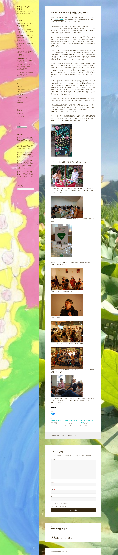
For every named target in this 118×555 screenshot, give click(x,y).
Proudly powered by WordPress (59, 551)
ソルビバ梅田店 (59, 19)
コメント (53, 459)
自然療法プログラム (22, 102)
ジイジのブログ (20, 116)
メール (53, 489)
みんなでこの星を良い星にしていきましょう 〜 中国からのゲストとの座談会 (25, 52)
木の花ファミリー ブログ (24, 7)
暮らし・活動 (20, 94)
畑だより (19, 100)
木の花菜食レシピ (21, 97)
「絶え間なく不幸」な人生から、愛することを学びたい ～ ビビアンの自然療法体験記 (25, 66)
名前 (52, 482)
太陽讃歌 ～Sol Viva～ (56, 420)
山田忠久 (30, 156)
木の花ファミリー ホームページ (24, 113)
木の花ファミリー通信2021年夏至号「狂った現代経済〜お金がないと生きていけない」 (25, 146)
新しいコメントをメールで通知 (60, 503)
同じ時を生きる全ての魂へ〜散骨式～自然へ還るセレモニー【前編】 (25, 45)
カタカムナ (19, 86)
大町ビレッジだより (22, 89)
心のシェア (19, 91)
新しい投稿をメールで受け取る (60, 506)
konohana (64, 435)
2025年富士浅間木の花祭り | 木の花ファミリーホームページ (25, 140)
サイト (52, 496)
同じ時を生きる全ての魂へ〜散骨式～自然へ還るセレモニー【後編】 (25, 37)
